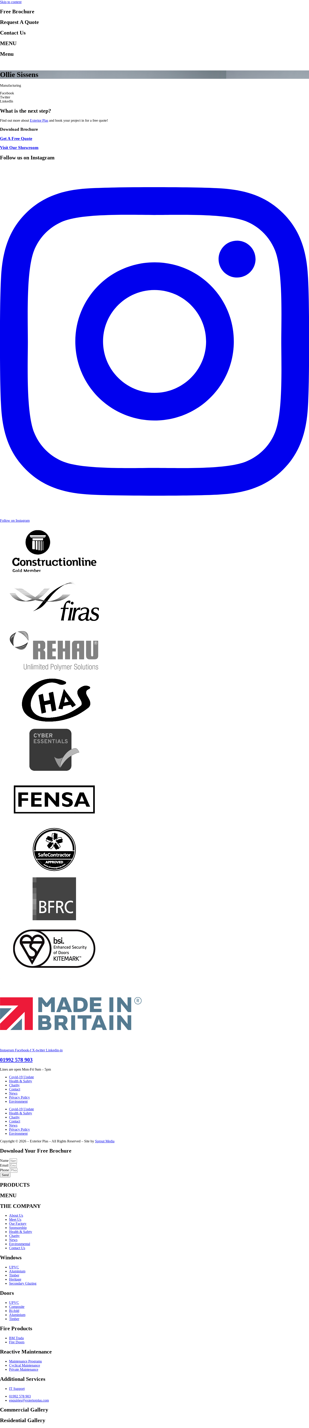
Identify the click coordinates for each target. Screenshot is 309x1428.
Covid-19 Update (21, 1077)
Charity (14, 1085)
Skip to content (10, 2)
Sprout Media (104, 1141)
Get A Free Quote (16, 138)
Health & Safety (20, 1081)
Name (5, 1160)
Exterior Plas (39, 120)
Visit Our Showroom (19, 147)
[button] (154, 93)
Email (4, 1165)
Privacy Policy (19, 1097)
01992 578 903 (16, 1060)
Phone (5, 1170)
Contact (14, 1089)
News (13, 1093)
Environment (18, 1101)
